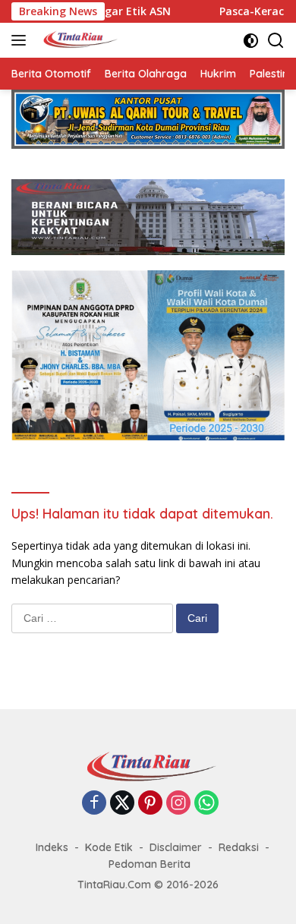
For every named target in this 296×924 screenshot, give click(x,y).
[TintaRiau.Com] (77, 40)
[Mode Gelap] (251, 40)
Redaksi (239, 847)
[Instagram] (178, 803)
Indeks (52, 847)
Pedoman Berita (150, 864)
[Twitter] (122, 803)
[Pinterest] (150, 803)
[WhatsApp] (206, 803)
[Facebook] (94, 803)
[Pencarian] (276, 40)
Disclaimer (176, 847)
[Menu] (21, 40)
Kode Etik (109, 847)
